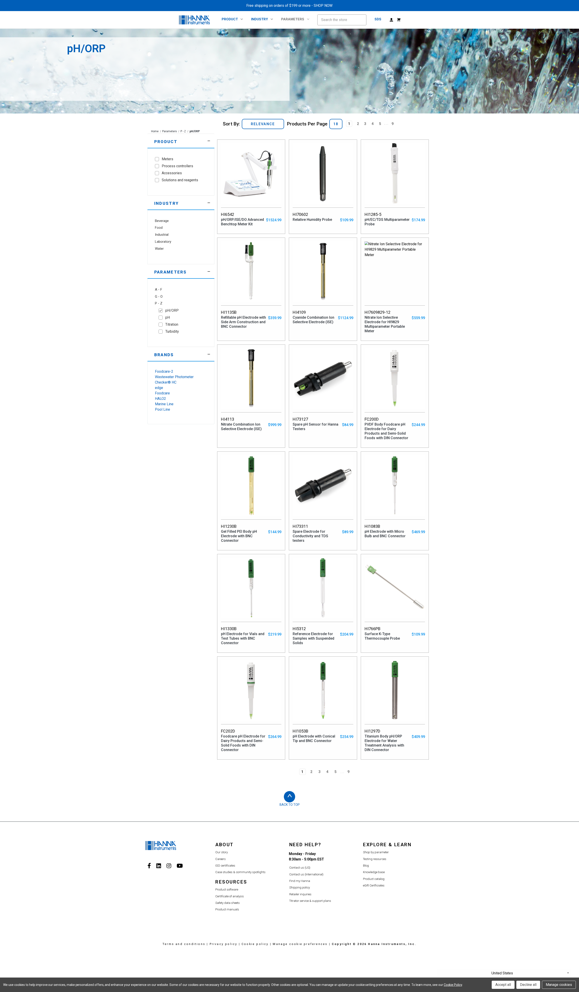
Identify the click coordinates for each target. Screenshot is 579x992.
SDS (378, 19)
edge (159, 388)
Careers (220, 859)
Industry (259, 19)
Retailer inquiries (300, 894)
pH (167, 317)
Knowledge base (374, 872)
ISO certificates (225, 865)
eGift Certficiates (373, 885)
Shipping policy (299, 887)
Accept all (503, 985)
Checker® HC (165, 382)
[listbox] (263, 124)
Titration (171, 324)
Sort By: (231, 124)
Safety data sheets (227, 903)
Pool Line (162, 409)
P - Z (183, 131)
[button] (180, 141)
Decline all (528, 985)
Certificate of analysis (229, 896)
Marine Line (164, 404)
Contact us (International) (306, 874)
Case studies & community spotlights (240, 872)
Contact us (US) (299, 867)
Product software (226, 889)
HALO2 (160, 398)
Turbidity (172, 331)
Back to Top (290, 804)
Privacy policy (223, 944)
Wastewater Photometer (174, 377)
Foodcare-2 (164, 371)
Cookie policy (255, 944)
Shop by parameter (376, 852)
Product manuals (227, 909)
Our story (221, 852)
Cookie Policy (453, 985)
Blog (366, 865)
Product (230, 19)
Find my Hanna (299, 881)
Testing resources (374, 859)
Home (155, 131)
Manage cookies (559, 985)
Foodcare (162, 393)
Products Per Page (307, 124)
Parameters (292, 19)
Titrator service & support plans (310, 900)
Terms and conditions (184, 944)
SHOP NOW (323, 5)
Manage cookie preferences (300, 944)
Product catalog (373, 879)
